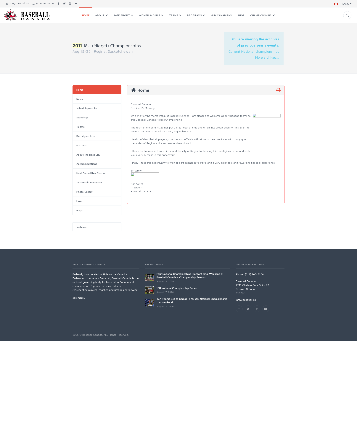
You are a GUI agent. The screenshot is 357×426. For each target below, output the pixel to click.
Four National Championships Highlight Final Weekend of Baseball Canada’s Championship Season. (190, 275)
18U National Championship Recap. (177, 288)
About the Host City (88, 154)
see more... (79, 297)
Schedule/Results (86, 108)
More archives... (267, 57)
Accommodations (86, 163)
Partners (81, 145)
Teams (80, 126)
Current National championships (254, 51)
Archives (81, 227)
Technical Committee (89, 182)
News (79, 99)
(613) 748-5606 (44, 3)
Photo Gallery (84, 191)
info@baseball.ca (18, 3)
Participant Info (85, 136)
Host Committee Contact (91, 173)
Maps (79, 210)
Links (79, 201)
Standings (82, 117)
